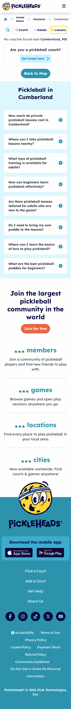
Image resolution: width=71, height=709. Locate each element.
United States (20, 19)
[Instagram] (23, 616)
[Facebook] (10, 616)
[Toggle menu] (64, 6)
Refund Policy (35, 654)
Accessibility (24, 633)
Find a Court (35, 571)
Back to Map (35, 73)
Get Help (35, 591)
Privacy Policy (35, 640)
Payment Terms (49, 647)
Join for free (35, 328)
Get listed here (32, 58)
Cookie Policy (20, 647)
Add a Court (35, 581)
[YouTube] (60, 616)
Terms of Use (50, 633)
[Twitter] (48, 616)
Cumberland (61, 19)
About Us (35, 601)
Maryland (39, 19)
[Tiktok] (35, 616)
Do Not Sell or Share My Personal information (36, 672)
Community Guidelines (32, 662)
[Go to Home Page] (21, 6)
